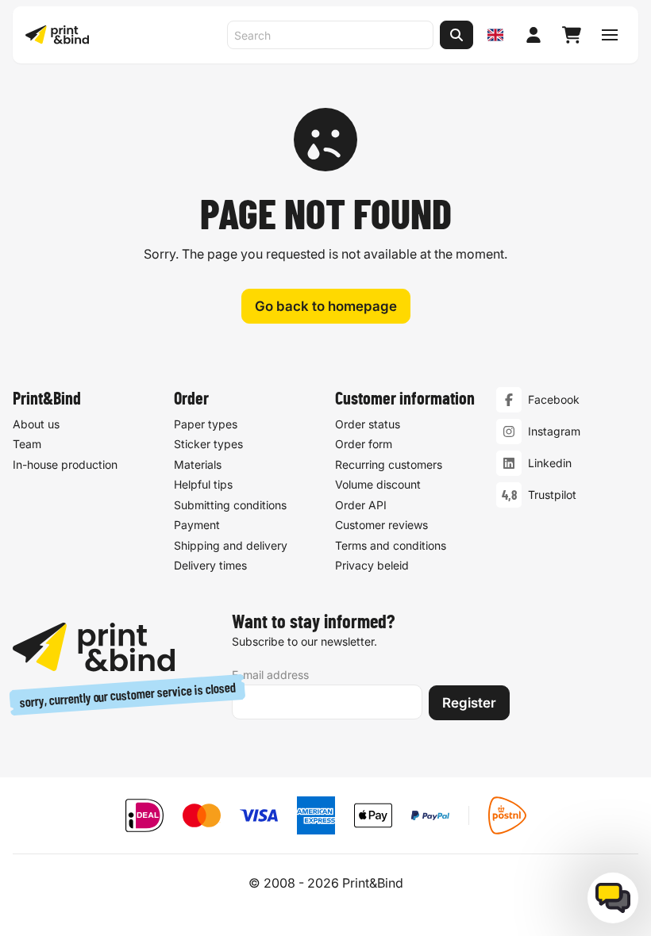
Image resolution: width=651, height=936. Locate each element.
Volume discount (378, 484)
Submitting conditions (230, 505)
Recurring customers (388, 464)
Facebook (554, 399)
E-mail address (270, 674)
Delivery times (210, 565)
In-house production (65, 464)
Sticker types (208, 444)
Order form (363, 444)
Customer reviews (381, 524)
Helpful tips (203, 484)
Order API (361, 505)
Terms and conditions (390, 545)
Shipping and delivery (230, 545)
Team (27, 444)
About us (36, 424)
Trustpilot (552, 494)
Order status (367, 424)
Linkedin (550, 463)
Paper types (205, 424)
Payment (197, 524)
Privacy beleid (372, 565)
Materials (197, 464)
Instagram (554, 431)
